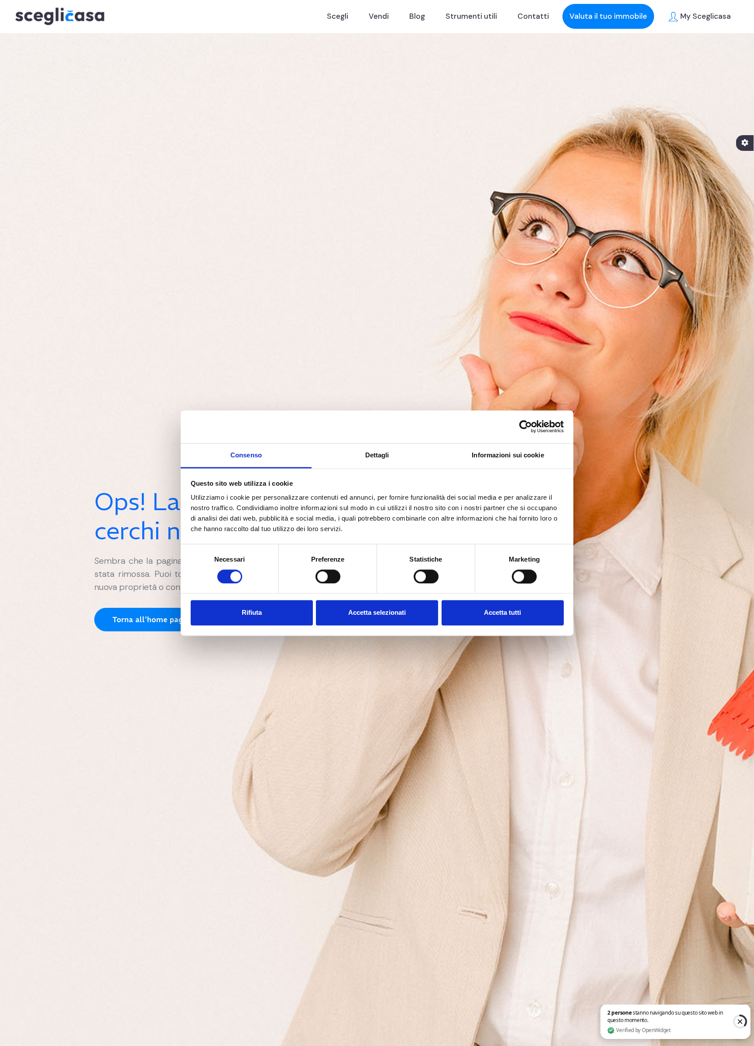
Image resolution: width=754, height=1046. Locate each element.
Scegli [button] (337, 16)
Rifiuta (252, 613)
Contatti (533, 16)
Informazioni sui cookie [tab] (508, 455)
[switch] (327, 576)
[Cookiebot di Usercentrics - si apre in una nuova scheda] (525, 426)
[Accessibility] (745, 143)
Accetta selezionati (377, 613)
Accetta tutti (502, 613)
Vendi (379, 16)
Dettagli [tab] (377, 455)
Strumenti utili (471, 16)
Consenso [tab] (246, 455)
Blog (417, 16)
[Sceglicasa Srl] (60, 15)
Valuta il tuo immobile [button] (608, 16)
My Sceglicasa (705, 16)
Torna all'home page (149, 619)
